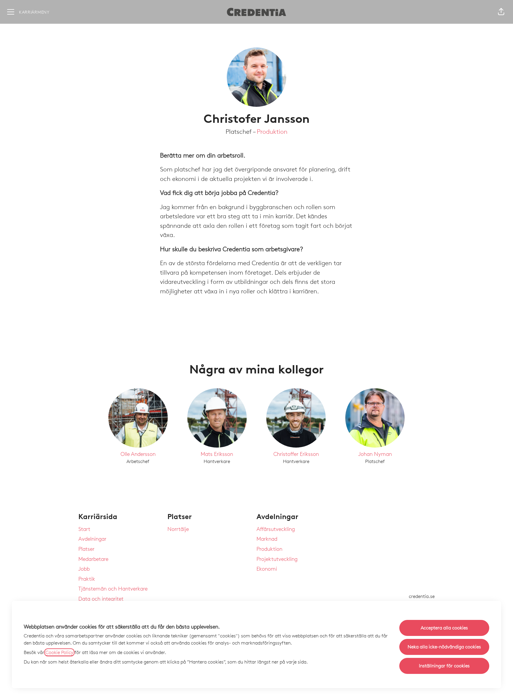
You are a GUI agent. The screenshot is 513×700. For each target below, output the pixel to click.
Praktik (86, 578)
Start (84, 529)
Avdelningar (92, 538)
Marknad (266, 538)
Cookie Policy (59, 652)
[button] (501, 12)
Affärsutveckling (275, 529)
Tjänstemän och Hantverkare (113, 588)
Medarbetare (93, 559)
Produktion (272, 131)
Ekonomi (266, 568)
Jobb (84, 568)
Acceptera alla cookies (444, 628)
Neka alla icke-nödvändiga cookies (444, 647)
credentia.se (422, 596)
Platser (86, 548)
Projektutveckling (276, 559)
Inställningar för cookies (444, 666)
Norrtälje (178, 529)
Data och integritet (101, 598)
